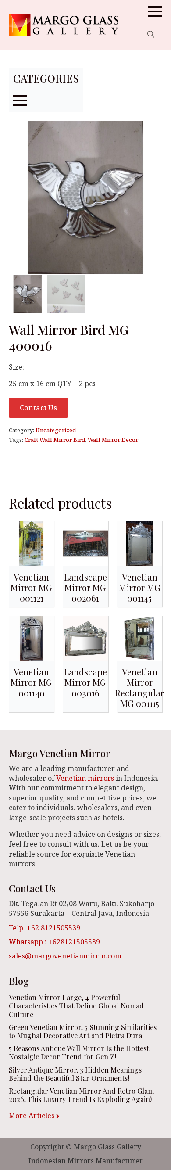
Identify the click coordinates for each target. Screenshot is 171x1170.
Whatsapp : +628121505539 (54, 942)
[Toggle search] (150, 34)
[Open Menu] (155, 11)
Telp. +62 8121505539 (44, 928)
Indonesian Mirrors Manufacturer (85, 1161)
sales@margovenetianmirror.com (65, 956)
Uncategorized (56, 430)
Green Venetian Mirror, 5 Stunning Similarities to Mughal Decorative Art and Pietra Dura (83, 1031)
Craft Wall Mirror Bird (55, 440)
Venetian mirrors (85, 778)
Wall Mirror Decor (113, 440)
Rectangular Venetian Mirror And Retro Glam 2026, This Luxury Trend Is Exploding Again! (81, 1095)
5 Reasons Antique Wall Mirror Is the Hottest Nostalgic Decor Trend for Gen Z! (79, 1052)
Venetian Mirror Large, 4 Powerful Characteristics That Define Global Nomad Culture (76, 1006)
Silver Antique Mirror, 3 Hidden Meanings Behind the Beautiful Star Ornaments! (75, 1074)
